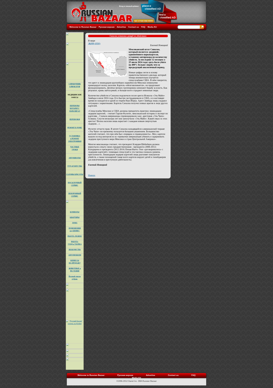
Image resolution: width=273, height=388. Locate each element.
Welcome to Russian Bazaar (82, 27)
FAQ (143, 27)
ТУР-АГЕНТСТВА (74, 166)
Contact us (133, 27)
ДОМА (74, 223)
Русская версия (106, 27)
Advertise (121, 27)
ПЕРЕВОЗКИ (75, 119)
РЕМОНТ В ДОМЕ (74, 127)
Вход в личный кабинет (129, 6)
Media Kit (152, 27)
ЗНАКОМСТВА (75, 249)
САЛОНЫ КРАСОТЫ (74, 174)
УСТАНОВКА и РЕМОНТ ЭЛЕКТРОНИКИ (74, 138)
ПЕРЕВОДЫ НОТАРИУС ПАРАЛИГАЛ (74, 108)
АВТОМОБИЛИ (74, 255)
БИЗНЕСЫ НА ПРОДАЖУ (75, 261)
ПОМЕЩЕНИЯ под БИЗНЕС (75, 229)
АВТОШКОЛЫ (75, 158)
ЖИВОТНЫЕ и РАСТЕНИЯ (75, 269)
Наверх (91, 175)
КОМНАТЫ (74, 212)
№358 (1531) (94, 43)
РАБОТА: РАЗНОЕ (75, 236)
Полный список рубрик (75, 277)
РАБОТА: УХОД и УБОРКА (75, 242)
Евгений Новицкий (159, 45)
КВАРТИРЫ (74, 217)
